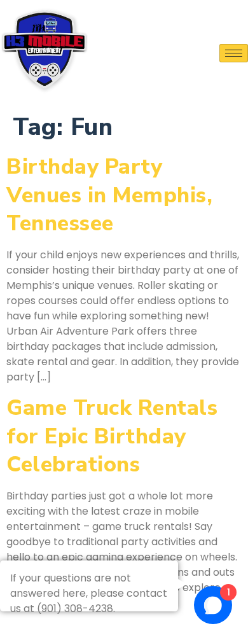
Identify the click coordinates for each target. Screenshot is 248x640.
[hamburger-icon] (233, 53)
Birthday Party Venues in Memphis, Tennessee (109, 194)
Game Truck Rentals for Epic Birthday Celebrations (111, 435)
